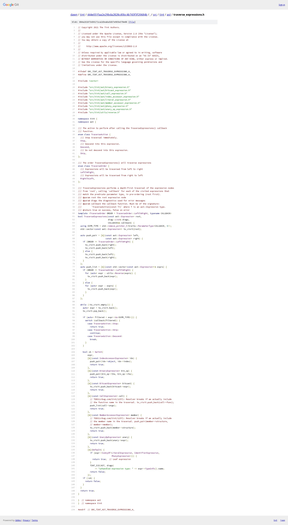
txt (275, 520)
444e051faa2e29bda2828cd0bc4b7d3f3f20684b (117, 14)
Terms (35, 520)
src (155, 14)
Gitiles (18, 520)
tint (82, 14)
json (282, 520)
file (132, 22)
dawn (73, 14)
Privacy (26, 520)
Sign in (282, 4)
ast (169, 14)
